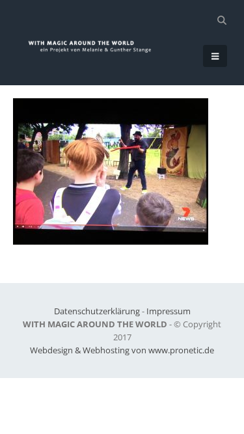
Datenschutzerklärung (97, 311)
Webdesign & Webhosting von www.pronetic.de (122, 350)
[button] (221, 20)
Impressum (168, 311)
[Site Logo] (95, 46)
